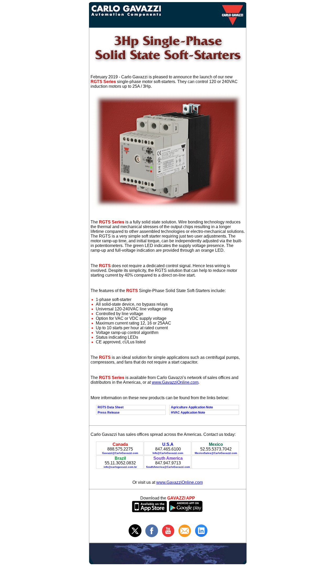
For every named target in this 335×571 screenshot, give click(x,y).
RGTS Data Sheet (111, 407)
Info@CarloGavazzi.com (168, 453)
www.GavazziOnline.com (175, 382)
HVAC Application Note (188, 412)
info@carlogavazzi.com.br (120, 466)
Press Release (109, 412)
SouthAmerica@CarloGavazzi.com (168, 466)
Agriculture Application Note (192, 407)
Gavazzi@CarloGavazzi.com (120, 453)
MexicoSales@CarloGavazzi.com (216, 453)
